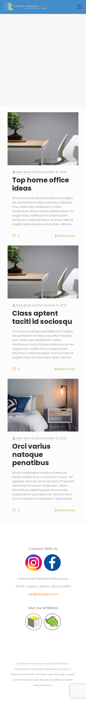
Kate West (23, 172)
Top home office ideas (40, 184)
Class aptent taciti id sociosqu (42, 317)
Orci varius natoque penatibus (31, 454)
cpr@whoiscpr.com (43, 594)
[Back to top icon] (76, 691)
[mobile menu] (80, 7)
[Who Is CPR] (26, 7)
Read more (66, 236)
